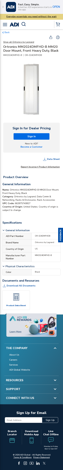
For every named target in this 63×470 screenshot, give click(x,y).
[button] (60, 235)
